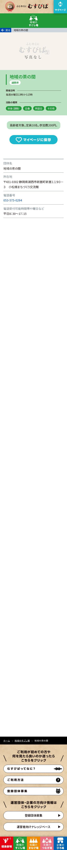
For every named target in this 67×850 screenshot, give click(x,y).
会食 (27, 108)
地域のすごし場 (22, 740)
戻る (8, 30)
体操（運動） (14, 108)
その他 (50, 108)
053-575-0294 (12, 200)
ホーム (6, 740)
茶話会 (38, 108)
